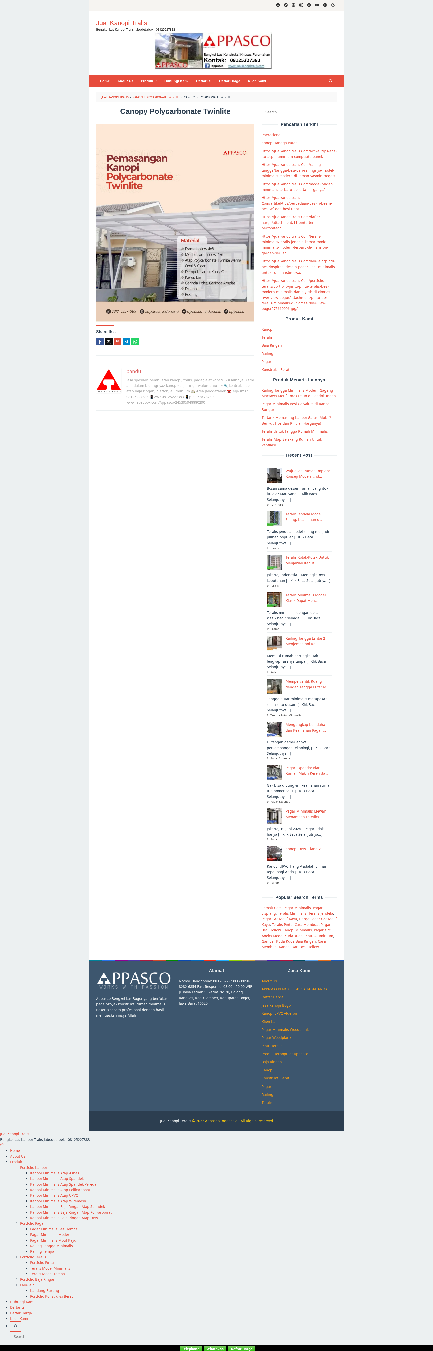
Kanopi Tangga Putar (279, 142)
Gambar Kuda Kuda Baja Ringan (289, 941)
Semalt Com (272, 907)
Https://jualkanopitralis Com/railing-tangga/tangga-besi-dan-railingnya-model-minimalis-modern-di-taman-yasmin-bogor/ (298, 170)
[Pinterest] (293, 5)
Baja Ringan (272, 345)
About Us (269, 981)
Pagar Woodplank (276, 1037)
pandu (133, 371)
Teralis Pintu (282, 924)
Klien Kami (271, 1021)
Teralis (267, 337)
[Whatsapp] (135, 341)
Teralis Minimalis (292, 913)
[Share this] (100, 341)
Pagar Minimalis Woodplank (285, 1029)
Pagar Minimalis (297, 907)
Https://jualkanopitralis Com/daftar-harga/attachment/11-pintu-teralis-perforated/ (291, 222)
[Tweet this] (109, 341)
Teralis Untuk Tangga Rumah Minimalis (295, 431)
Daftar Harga (272, 997)
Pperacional (271, 134)
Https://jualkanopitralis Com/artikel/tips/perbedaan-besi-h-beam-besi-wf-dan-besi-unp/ (297, 203)
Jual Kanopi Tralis (121, 23)
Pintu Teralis (272, 1045)
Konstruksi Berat (275, 369)
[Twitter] (286, 5)
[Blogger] (333, 5)
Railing (267, 353)
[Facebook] (278, 5)
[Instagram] (301, 5)
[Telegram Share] (126, 341)
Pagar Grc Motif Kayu (279, 918)
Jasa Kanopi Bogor (277, 1005)
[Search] (330, 81)
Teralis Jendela (320, 913)
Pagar (266, 361)
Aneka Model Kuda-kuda (282, 935)
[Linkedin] (309, 5)
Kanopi (267, 329)
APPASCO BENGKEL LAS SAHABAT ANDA (295, 989)
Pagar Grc (322, 930)
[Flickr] (325, 5)
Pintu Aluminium (319, 935)
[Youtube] (317, 5)
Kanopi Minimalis (297, 930)
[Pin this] (117, 341)
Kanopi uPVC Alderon (279, 1013)
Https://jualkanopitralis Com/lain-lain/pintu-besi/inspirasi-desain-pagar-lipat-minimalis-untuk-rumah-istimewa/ (299, 267)
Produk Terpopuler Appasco (285, 1053)
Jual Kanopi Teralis (175, 1120)
